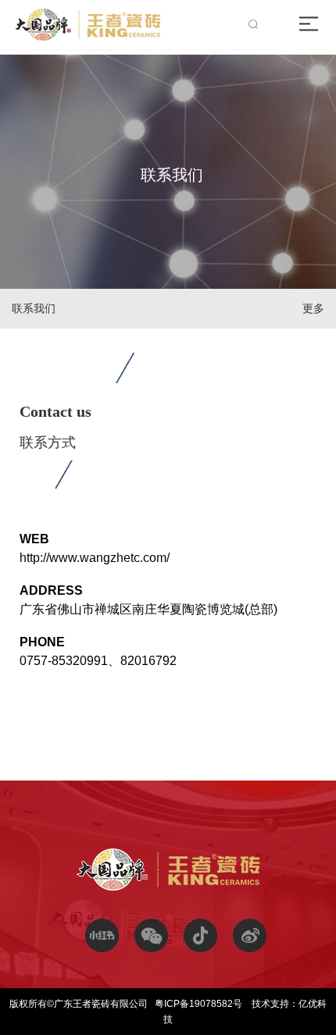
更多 (313, 308)
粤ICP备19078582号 (200, 1003)
